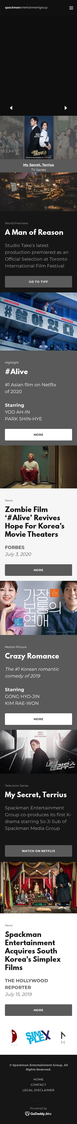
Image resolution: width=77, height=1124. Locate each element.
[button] (71, 8)
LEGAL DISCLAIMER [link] (38, 1090)
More (39, 435)
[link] (26, 8)
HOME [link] (38, 1079)
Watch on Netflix (38, 851)
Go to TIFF (38, 282)
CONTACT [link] (38, 1085)
